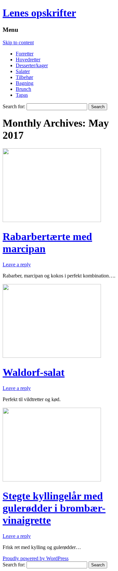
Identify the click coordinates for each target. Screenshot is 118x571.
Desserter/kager (32, 65)
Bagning (24, 83)
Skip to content (18, 42)
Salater (23, 71)
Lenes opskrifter (39, 13)
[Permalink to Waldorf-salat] (52, 356)
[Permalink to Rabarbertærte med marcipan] (52, 220)
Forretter (24, 53)
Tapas (22, 95)
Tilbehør (24, 77)
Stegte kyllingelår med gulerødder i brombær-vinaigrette (54, 508)
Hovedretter (28, 59)
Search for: (14, 106)
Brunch (23, 89)
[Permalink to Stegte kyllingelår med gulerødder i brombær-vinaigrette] (52, 479)
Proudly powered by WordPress (36, 558)
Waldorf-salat (34, 372)
